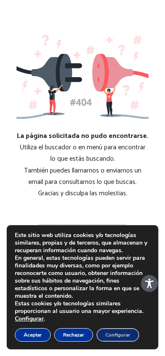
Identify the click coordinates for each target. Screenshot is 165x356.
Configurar (29, 319)
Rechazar (73, 335)
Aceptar (33, 335)
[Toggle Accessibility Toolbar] (149, 283)
